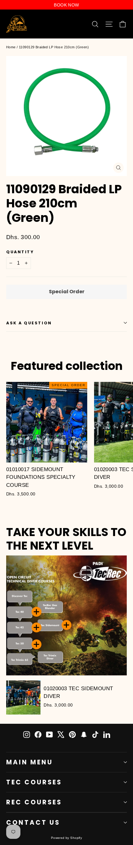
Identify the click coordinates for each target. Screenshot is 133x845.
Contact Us (33, 822)
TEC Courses (34, 782)
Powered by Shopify (66, 837)
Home (11, 47)
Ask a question (29, 323)
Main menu (29, 762)
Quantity (20, 252)
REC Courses (34, 802)
